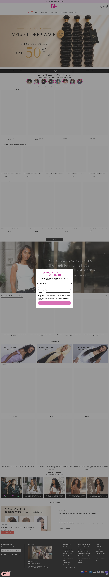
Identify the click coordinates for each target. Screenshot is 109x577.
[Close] (71, 270)
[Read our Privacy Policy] (70, 298)
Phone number (41, 287)
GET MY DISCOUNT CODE (54, 303)
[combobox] (41, 291)
